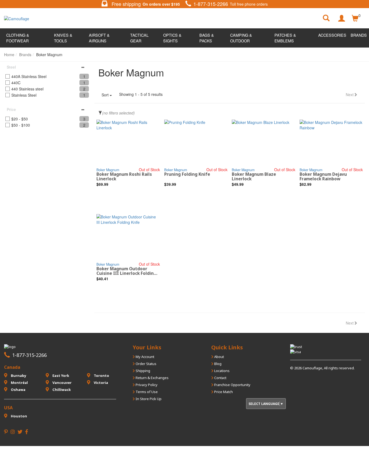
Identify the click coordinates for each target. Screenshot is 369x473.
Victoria (100, 382)
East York (60, 375)
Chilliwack (61, 389)
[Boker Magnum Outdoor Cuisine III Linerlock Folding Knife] (128, 237)
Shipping (142, 370)
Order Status (145, 363)
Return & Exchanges (152, 377)
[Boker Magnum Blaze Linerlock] (263, 143)
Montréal (19, 382)
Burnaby (18, 375)
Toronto (101, 375)
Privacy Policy (146, 384)
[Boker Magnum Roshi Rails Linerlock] (128, 143)
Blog (217, 363)
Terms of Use (146, 391)
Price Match (223, 391)
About (218, 356)
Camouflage (312, 368)
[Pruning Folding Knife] (196, 143)
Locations (221, 370)
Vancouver (62, 382)
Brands (359, 35)
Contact (219, 377)
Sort (106, 94)
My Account (144, 356)
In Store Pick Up (148, 398)
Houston (18, 416)
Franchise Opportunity (231, 384)
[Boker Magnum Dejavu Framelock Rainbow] (331, 143)
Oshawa (17, 389)
